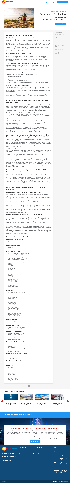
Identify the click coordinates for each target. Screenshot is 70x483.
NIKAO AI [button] (31, 2)
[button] (2, 401)
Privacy (56, 476)
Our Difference (38, 452)
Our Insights (38, 455)
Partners (37, 453)
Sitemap (37, 458)
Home (22, 2)
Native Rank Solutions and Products (59, 55)
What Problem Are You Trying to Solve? (60, 37)
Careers (37, 454)
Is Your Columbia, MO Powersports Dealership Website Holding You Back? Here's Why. (60, 40)
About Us (37, 450)
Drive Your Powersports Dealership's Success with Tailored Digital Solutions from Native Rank (59, 49)
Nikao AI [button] (21, 453)
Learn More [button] (40, 2)
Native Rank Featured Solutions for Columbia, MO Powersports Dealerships (60, 53)
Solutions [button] (26, 2)
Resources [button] (38, 456)
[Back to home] (8, 2)
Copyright (65, 476)
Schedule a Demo (63, 2)
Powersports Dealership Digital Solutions (60, 35)
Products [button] (35, 2)
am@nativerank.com (63, 470)
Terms (61, 476)
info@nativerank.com (64, 463)
